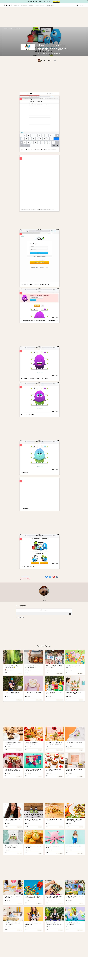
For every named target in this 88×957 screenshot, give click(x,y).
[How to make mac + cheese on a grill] (13, 887)
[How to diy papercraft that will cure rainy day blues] (33, 887)
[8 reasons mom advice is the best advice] (33, 914)
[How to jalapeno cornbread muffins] (33, 837)
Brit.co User (43, 60)
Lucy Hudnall (11, 670)
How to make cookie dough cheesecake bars (13, 743)
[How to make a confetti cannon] (75, 657)
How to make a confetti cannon (73, 666)
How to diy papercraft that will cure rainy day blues (32, 896)
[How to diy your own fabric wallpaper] (75, 760)
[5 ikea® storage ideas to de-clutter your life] (13, 914)
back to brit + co (39, 5)
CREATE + (31, 5)
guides (11, 28)
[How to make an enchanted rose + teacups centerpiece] (54, 734)
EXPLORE (16, 5)
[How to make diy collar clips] (75, 734)
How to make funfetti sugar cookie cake (54, 820)
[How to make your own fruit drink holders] (54, 683)
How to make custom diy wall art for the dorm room (33, 769)
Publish (70, 614)
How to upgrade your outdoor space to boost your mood (54, 924)
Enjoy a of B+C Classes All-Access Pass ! (40, 1)
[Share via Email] (57, 577)
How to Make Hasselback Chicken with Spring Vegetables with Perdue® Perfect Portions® (32, 668)
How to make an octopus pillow (53, 846)
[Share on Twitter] (50, 577)
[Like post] (55, 60)
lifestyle (19, 699)
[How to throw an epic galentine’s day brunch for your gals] (13, 760)
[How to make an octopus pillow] (54, 837)
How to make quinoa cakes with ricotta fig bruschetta (74, 820)
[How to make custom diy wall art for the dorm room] (33, 760)
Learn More (56, 1)
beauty (19, 826)
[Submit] (77, 5)
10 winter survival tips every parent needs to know (12, 693)
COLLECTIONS (24, 5)
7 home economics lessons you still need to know (33, 820)
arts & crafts (59, 673)
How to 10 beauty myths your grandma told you (13, 820)
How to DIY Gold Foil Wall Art (33, 692)
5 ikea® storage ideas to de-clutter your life (13, 923)
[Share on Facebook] (46, 577)
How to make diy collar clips (74, 742)
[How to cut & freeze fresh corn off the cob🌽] (13, 657)
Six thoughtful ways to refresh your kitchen (11, 846)
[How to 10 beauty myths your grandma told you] (13, 810)
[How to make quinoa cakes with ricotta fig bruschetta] (75, 810)
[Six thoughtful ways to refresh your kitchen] (13, 837)
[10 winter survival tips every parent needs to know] (13, 683)
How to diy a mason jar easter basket (73, 923)
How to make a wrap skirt (73, 846)
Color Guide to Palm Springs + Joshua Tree (74, 896)
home (81, 699)
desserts (18, 750)
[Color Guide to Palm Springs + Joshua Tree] (75, 887)
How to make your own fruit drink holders (54, 693)
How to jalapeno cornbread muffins (33, 846)
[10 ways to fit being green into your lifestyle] (75, 683)
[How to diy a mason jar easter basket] (75, 914)
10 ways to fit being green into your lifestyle (73, 693)
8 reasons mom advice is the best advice (33, 923)
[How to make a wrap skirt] (75, 837)
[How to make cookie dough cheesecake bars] (13, 734)
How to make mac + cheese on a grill (12, 896)
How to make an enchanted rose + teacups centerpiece (54, 743)
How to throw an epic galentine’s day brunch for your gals (12, 770)
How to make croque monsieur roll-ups (31, 743)
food (19, 673)
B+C (30, 670)
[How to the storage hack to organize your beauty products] (54, 887)
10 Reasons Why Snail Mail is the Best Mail (54, 666)
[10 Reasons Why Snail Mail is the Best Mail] (54, 657)
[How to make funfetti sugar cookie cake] (54, 810)
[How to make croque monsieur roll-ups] (33, 734)
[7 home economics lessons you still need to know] (33, 810)
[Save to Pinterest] (54, 577)
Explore (5, 28)
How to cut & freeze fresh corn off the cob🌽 (12, 666)
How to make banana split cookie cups (53, 769)
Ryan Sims (44, 598)
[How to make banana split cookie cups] (54, 760)
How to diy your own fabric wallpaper (74, 769)
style (81, 750)
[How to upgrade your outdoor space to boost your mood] (54, 914)
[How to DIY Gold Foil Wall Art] (33, 683)
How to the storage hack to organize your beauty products (54, 897)
